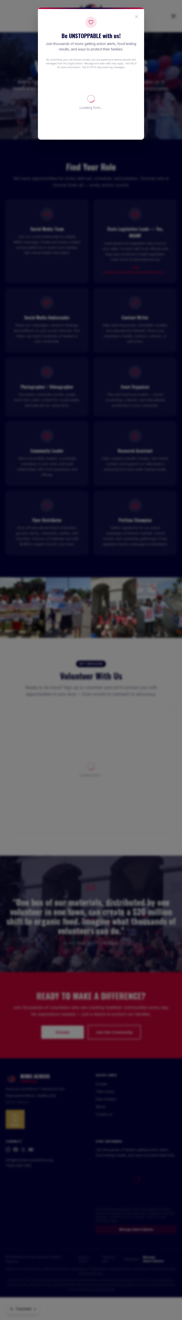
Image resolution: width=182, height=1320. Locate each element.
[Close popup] (136, 16)
